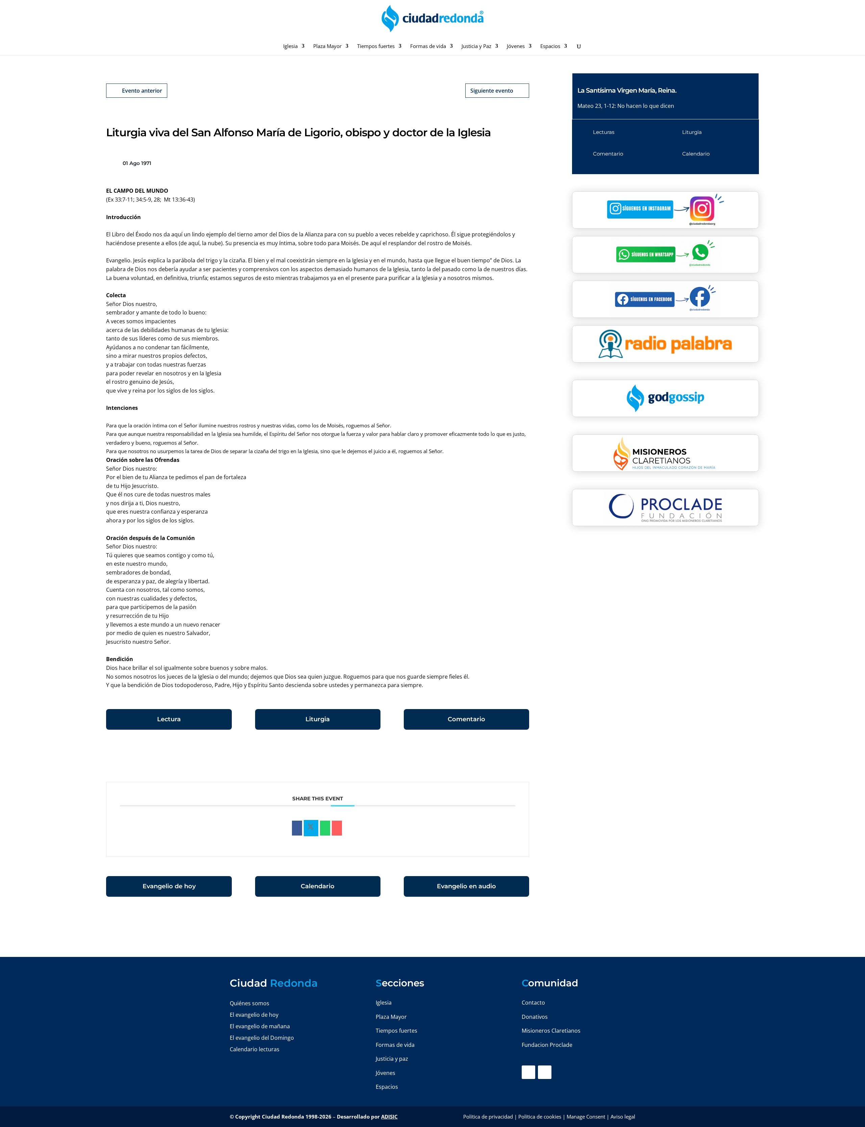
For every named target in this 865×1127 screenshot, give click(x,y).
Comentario (466, 719)
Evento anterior (142, 90)
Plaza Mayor (327, 46)
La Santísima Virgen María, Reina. (626, 90)
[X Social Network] (311, 828)
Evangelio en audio (466, 886)
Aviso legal (623, 1116)
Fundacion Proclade (547, 1045)
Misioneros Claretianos (551, 1030)
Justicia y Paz (476, 46)
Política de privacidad (488, 1116)
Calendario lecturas (254, 1049)
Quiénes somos (249, 1003)
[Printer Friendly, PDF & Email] (508, 759)
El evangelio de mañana (260, 1026)
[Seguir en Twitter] (544, 1072)
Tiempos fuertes (376, 46)
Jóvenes (516, 46)
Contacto (533, 1002)
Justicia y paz (392, 1058)
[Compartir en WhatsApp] (325, 828)
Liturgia (317, 719)
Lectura (169, 719)
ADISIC (389, 1116)
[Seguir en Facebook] (528, 1072)
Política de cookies (539, 1116)
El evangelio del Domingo (262, 1037)
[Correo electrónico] (337, 828)
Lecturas (603, 132)
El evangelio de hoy (254, 1014)
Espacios (550, 46)
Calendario (318, 886)
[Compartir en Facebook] (297, 828)
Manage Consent (586, 1116)
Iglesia (290, 46)
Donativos (535, 1016)
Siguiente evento (491, 90)
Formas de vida (428, 46)
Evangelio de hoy (169, 886)
